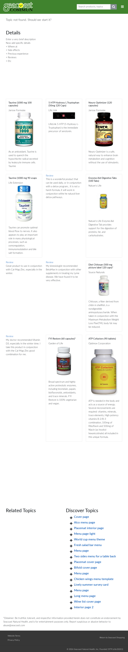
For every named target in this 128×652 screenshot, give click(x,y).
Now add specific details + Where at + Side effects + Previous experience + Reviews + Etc (18, 52)
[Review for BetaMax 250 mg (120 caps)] (64, 296)
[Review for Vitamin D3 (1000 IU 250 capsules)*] (24, 296)
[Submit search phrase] (113, 7)
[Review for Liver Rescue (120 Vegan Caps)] (64, 216)
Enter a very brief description (21, 39)
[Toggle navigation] (122, 7)
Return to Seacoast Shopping (112, 638)
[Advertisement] (64, 471)
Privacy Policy (14, 640)
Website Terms (14, 636)
